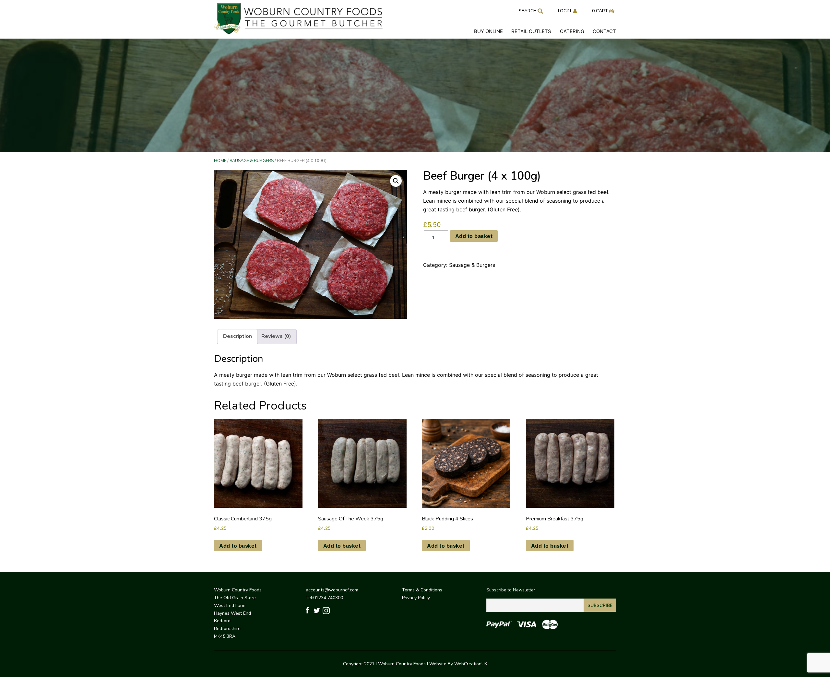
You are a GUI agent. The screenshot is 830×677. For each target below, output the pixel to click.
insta (326, 610)
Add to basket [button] (238, 545)
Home (220, 161)
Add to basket (474, 236)
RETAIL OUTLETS (531, 31)
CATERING (572, 31)
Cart (602, 11)
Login (564, 11)
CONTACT (604, 31)
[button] (396, 181)
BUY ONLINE (488, 31)
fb (309, 610)
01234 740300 (328, 598)
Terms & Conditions (422, 590)
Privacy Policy (416, 598)
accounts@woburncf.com (332, 590)
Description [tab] (237, 336)
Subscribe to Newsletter (510, 590)
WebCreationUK (470, 664)
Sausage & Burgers (252, 161)
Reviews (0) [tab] (276, 336)
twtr (317, 610)
